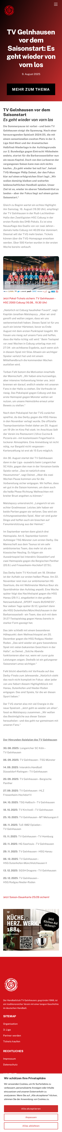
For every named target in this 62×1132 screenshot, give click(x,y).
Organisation (10, 1023)
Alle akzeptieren (31, 1108)
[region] (31, 1103)
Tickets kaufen (11, 1041)
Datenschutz (10, 1064)
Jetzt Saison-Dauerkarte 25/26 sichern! (26, 897)
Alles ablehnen (31, 1126)
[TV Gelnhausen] (9, 15)
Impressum (9, 1058)
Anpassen (31, 1117)
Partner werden (12, 1035)
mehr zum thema (31, 89)
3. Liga (7, 1029)
